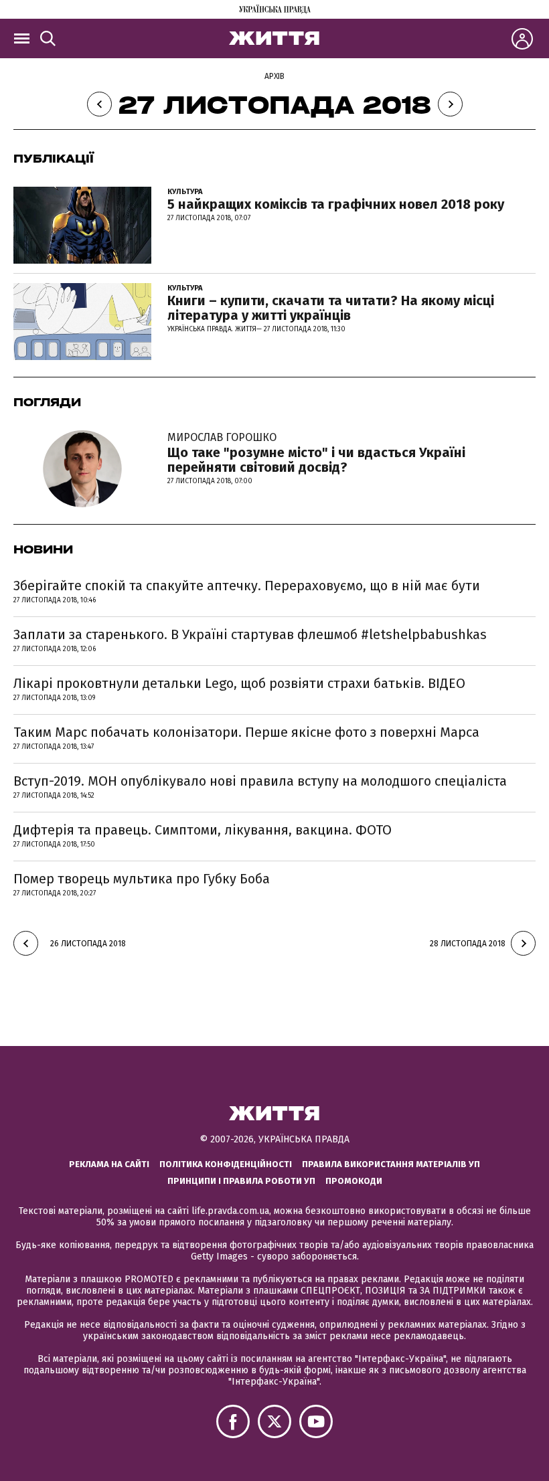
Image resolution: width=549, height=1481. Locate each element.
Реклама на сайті (109, 1164)
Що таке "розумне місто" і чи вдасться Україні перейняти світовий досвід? (316, 453)
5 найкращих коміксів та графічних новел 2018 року (335, 204)
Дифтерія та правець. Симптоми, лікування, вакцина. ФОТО (202, 830)
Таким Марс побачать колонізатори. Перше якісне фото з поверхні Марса (246, 732)
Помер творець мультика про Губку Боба (141, 879)
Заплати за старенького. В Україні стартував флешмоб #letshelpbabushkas (250, 634)
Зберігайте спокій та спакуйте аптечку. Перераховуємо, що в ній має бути (246, 586)
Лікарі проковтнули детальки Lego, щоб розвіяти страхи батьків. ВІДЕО (239, 683)
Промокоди (353, 1181)
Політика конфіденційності (225, 1164)
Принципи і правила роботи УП (241, 1181)
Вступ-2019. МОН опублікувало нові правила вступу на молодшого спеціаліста (260, 781)
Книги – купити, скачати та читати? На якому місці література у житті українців (330, 307)
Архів (274, 76)
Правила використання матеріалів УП (391, 1164)
